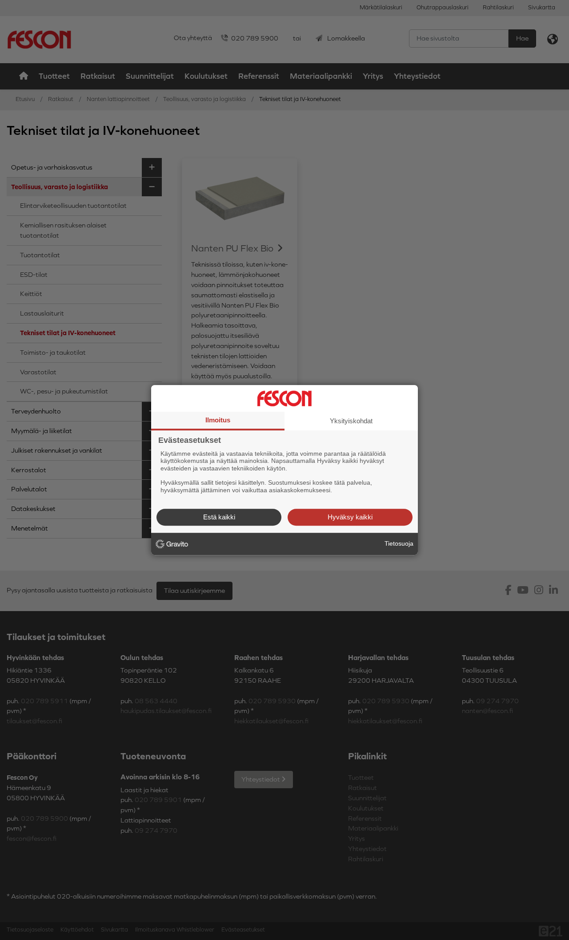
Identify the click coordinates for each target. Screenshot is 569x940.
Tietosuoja (399, 543)
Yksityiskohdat (351, 421)
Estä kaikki (219, 517)
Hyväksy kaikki (350, 517)
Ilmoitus (217, 420)
